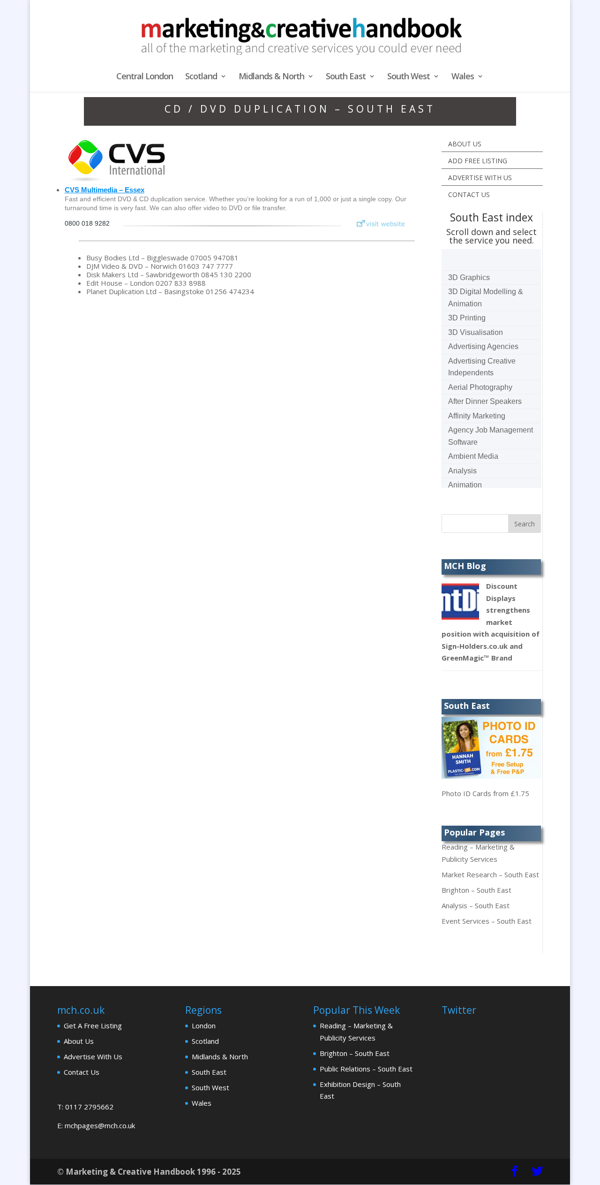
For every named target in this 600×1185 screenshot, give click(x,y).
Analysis (462, 471)
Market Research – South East (490, 874)
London (204, 1025)
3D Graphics (469, 277)
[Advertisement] (136, 377)
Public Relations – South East (366, 1068)
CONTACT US (469, 194)
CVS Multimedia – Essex (104, 190)
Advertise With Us (93, 1056)
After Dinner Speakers (485, 401)
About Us (79, 1041)
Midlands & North (271, 77)
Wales (462, 77)
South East (346, 77)
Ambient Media (473, 456)
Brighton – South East (476, 890)
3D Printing (467, 318)
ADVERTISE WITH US (480, 177)
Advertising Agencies (483, 346)
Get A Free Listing (93, 1025)
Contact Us (81, 1072)
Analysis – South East (476, 905)
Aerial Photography (480, 387)
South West (408, 77)
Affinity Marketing (476, 416)
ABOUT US (464, 143)
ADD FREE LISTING (477, 160)
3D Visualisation (475, 332)
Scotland (201, 77)
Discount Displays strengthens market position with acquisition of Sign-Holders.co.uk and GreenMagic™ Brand (491, 621)
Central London (144, 77)
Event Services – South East (487, 921)
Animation (465, 485)
